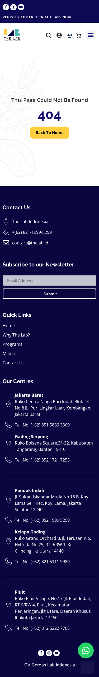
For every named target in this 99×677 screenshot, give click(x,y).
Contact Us (14, 362)
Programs (12, 344)
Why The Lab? (16, 335)
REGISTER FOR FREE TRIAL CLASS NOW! (38, 17)
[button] (48, 36)
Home (9, 325)
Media (9, 353)
